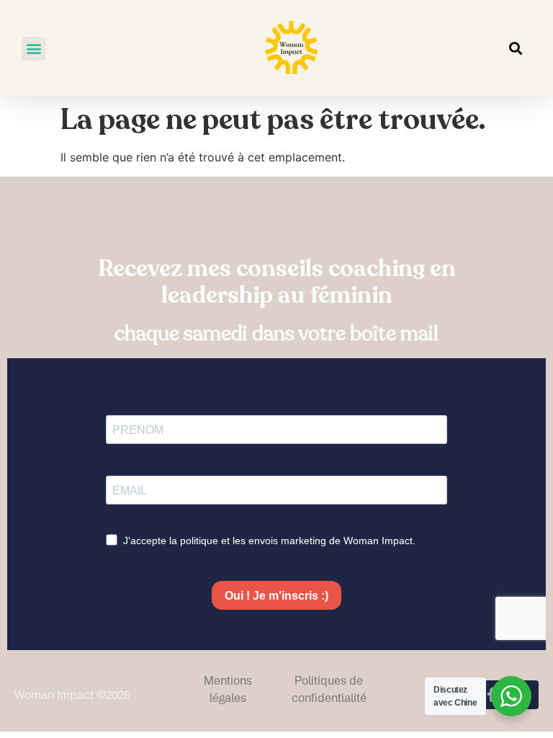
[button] (33, 49)
